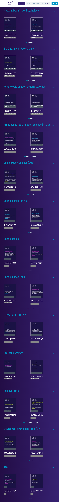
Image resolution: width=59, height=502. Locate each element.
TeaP (5, 493)
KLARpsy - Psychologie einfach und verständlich (14, 113)
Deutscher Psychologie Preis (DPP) (11, 455)
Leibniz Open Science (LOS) (9, 189)
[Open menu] (2, 3)
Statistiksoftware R (8, 378)
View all (53, 11)
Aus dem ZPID (6, 417)
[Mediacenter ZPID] (10, 3)
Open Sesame (6, 265)
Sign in (55, 3)
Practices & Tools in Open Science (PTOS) (12, 151)
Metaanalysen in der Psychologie (11, 37)
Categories (21, 3)
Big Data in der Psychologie (9, 75)
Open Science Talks (8, 302)
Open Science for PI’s (8, 227)
